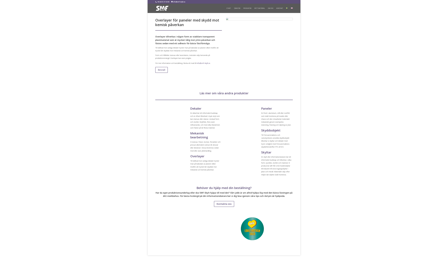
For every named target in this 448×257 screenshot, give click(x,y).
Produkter (247, 8)
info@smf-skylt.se (203, 63)
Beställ (161, 69)
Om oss (270, 8)
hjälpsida (280, 196)
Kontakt (279, 8)
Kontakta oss (224, 203)
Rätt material (259, 8)
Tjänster (237, 8)
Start (228, 8)
